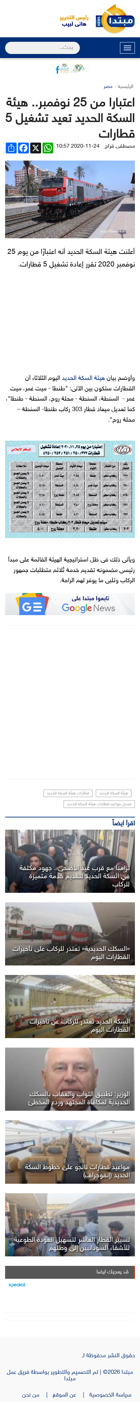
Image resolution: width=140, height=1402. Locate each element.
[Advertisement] (70, 702)
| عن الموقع (71, 1395)
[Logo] (70, 18)
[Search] (8, 43)
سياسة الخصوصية (112, 1395)
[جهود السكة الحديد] (70, 861)
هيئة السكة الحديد (83, 378)
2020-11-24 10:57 (78, 146)
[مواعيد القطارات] (70, 1006)
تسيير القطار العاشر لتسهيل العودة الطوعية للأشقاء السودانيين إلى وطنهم (72, 1244)
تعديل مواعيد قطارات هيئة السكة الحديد (99, 804)
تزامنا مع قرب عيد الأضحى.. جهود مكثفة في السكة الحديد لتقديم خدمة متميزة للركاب (75, 876)
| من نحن (37, 1395)
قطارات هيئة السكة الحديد (68, 793)
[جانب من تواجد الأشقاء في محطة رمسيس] (70, 1224)
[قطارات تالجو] (70, 1151)
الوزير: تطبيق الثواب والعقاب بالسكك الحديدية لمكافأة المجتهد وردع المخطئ (79, 1098)
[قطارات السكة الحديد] (70, 933)
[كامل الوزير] (70, 1079)
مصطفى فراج (120, 146)
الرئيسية (125, 87)
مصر (108, 87)
